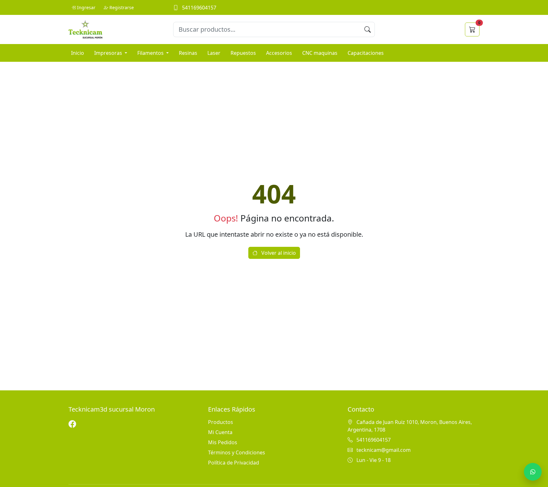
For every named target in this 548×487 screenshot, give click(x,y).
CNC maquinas (319, 52)
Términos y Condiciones (236, 452)
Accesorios (279, 52)
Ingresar (86, 7)
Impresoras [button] (108, 52)
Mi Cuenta (220, 432)
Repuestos (243, 52)
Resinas (188, 52)
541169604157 (198, 7)
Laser (213, 52)
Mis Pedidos (222, 442)
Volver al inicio (278, 252)
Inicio (77, 52)
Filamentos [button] (151, 52)
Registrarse (121, 7)
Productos (220, 422)
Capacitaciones (366, 52)
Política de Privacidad (233, 462)
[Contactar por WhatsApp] (533, 472)
